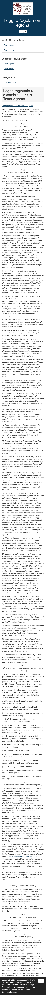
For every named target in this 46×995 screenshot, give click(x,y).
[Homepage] (23, 8)
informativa (20, 987)
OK (41, 980)
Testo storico (9, 50)
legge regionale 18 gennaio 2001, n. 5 (22, 856)
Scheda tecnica (10, 82)
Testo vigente (9, 45)
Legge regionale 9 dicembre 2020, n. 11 (17, 105)
